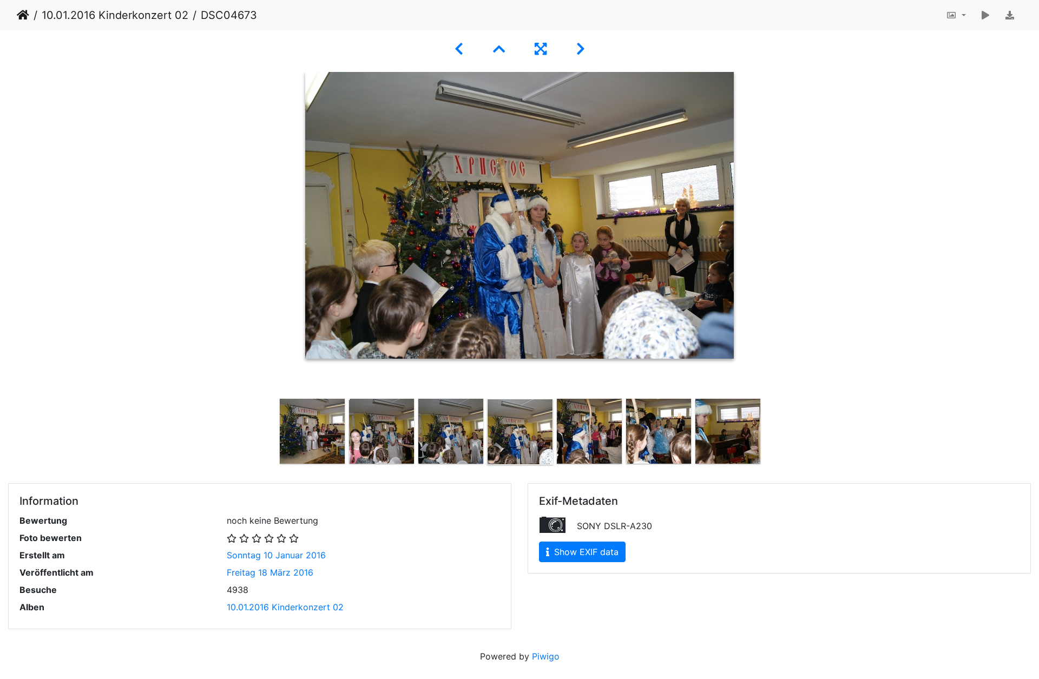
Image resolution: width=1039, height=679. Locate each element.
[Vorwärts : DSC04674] (580, 49)
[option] (312, 431)
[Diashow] (985, 15)
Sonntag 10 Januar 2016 (276, 555)
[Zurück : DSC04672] (461, 49)
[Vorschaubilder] (501, 49)
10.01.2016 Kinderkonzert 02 (115, 15)
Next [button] (770, 434)
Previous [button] (269, 434)
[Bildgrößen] (956, 15)
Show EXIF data (585, 551)
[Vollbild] (542, 49)
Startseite (23, 15)
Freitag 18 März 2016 (270, 572)
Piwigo (546, 656)
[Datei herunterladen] (1009, 15)
